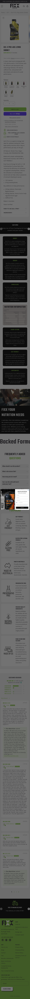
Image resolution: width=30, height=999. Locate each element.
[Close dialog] (28, 490)
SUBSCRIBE (22, 507)
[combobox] (17, 502)
